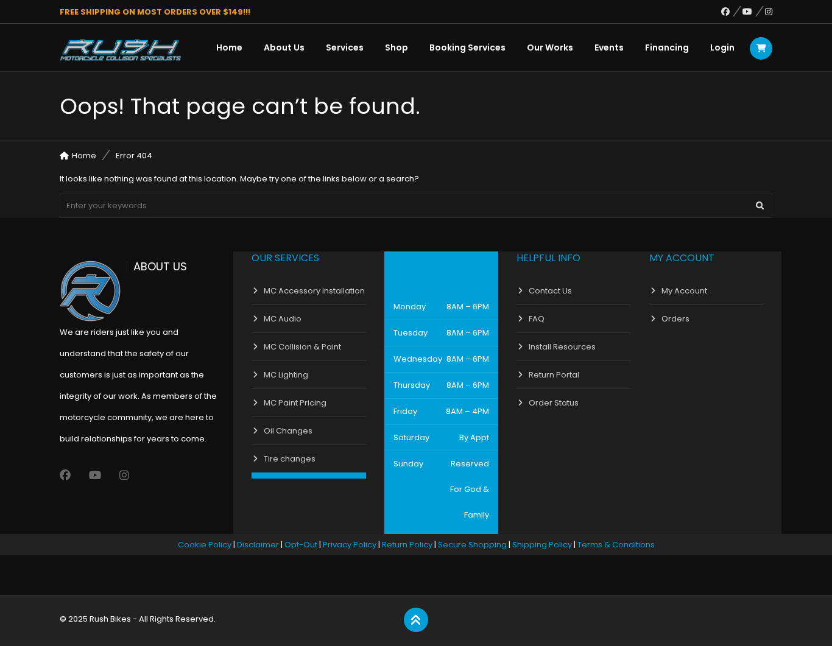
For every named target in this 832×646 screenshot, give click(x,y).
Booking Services (467, 47)
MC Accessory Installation (314, 291)
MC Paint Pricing (295, 403)
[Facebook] (731, 11)
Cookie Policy (204, 544)
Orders (675, 319)
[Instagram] (768, 11)
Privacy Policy (349, 544)
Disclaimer (258, 544)
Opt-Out (300, 544)
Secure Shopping (472, 544)
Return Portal (554, 375)
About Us (284, 47)
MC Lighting (286, 375)
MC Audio (282, 319)
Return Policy (407, 544)
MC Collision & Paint (302, 347)
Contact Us (550, 291)
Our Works (550, 47)
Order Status (554, 403)
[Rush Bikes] (121, 50)
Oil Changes (288, 431)
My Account (684, 291)
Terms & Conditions (616, 544)
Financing (667, 47)
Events (609, 47)
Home (229, 47)
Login (722, 47)
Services (345, 47)
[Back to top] (416, 620)
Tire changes (290, 459)
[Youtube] (753, 11)
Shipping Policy (542, 544)
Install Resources (562, 347)
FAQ (537, 319)
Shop (396, 47)
